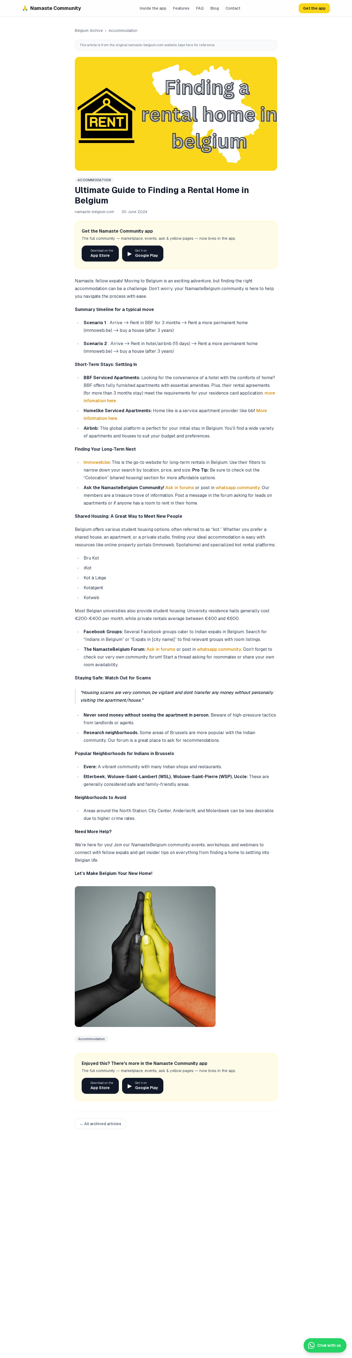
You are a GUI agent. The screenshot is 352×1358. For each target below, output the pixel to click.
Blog (214, 8)
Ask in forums (179, 488)
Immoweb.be (96, 462)
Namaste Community (51, 8)
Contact (233, 8)
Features (181, 8)
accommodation (123, 30)
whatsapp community (238, 488)
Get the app (314, 8)
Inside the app (153, 8)
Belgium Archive (89, 30)
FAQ (200, 8)
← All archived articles (100, 1123)
